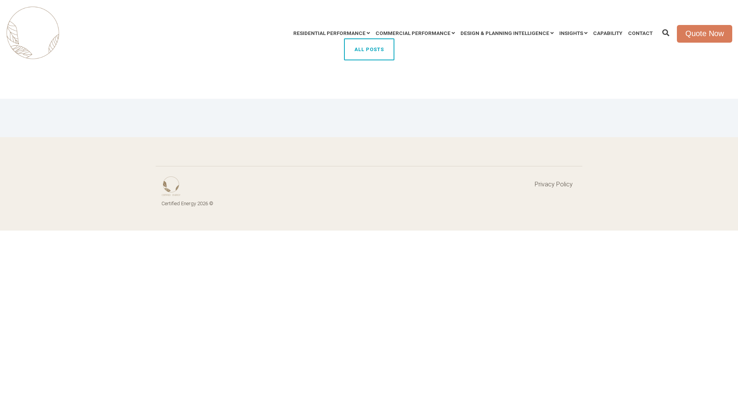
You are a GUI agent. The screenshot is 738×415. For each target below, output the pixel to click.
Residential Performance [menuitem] (329, 33)
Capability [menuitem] (607, 33)
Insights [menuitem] (571, 33)
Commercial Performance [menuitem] (413, 33)
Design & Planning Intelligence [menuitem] (504, 33)
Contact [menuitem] (640, 33)
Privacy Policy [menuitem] (554, 184)
